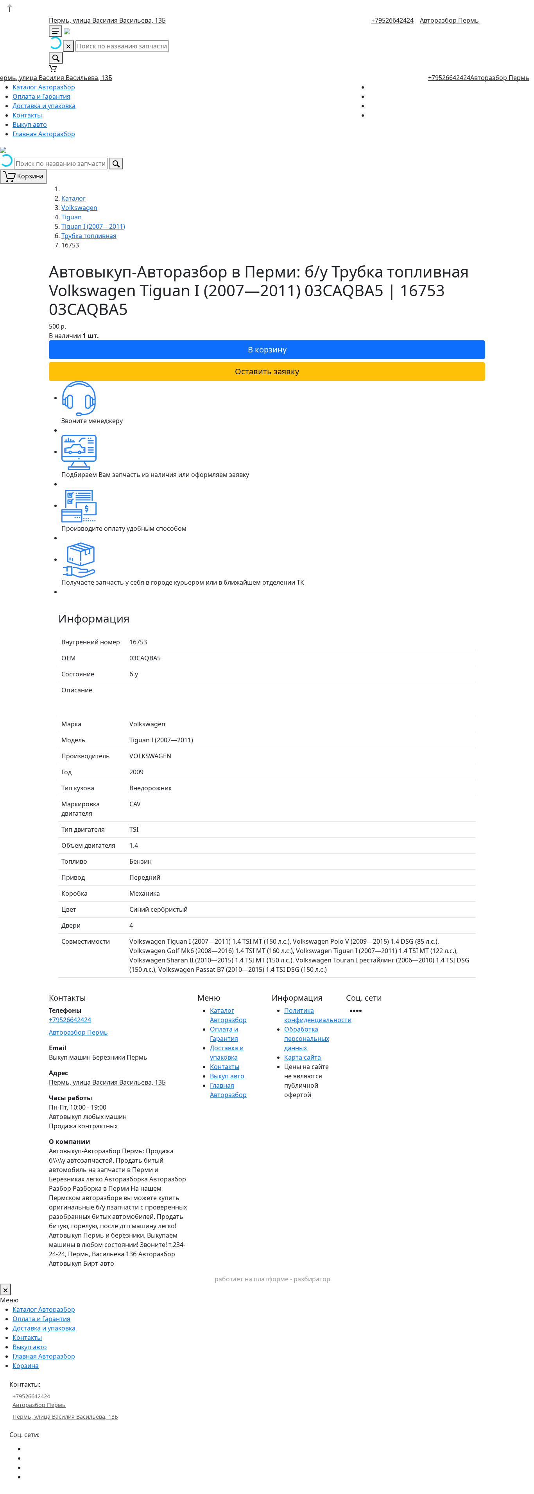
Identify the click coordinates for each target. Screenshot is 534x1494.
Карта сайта (302, 1057)
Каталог (73, 198)
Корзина (26, 1365)
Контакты (27, 115)
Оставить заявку (267, 371)
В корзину (267, 349)
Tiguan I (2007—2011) (93, 226)
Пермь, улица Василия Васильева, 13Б (107, 20)
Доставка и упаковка (44, 105)
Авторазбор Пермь (449, 20)
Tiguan (71, 217)
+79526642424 (392, 20)
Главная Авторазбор (44, 134)
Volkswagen (79, 207)
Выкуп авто (30, 124)
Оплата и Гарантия (41, 96)
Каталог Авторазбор (44, 87)
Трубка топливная (88, 235)
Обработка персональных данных (306, 1038)
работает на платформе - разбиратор (272, 1279)
